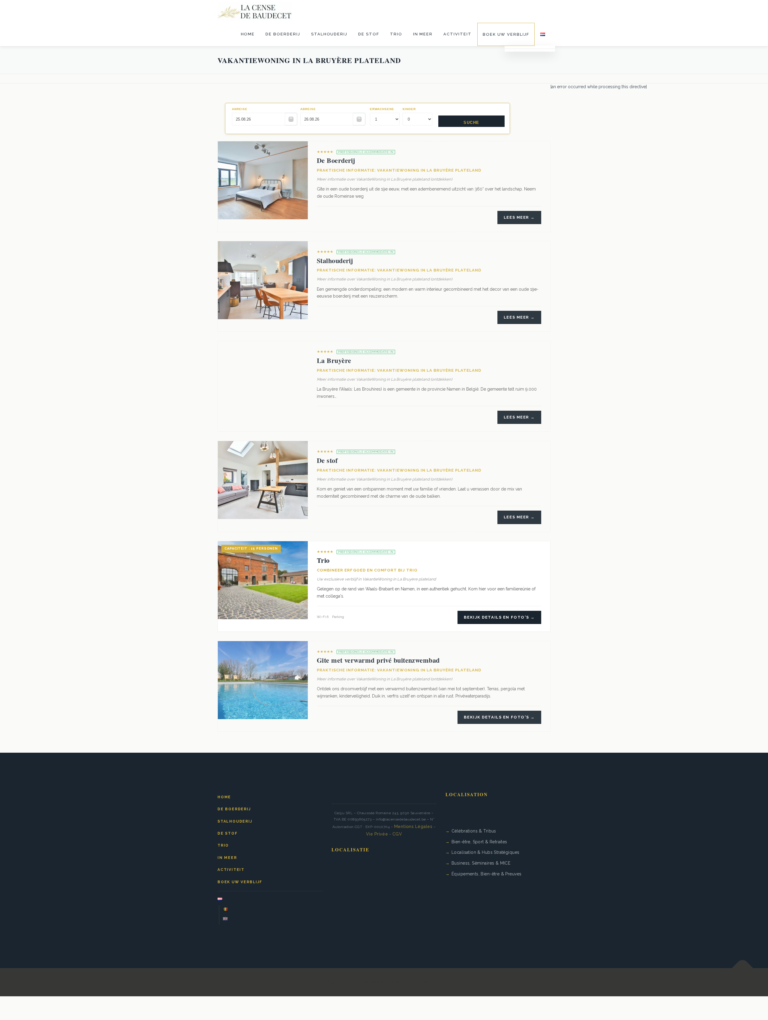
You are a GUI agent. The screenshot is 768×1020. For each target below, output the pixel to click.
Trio (396, 34)
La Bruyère (334, 360)
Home (248, 34)
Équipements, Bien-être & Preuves (486, 874)
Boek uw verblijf (506, 34)
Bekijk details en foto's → (499, 617)
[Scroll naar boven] (742, 968)
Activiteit (457, 34)
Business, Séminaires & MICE (481, 863)
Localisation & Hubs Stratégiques (485, 852)
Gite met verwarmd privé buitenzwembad (378, 660)
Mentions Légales (413, 826)
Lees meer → (519, 217)
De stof (368, 34)
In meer (423, 34)
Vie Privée (377, 834)
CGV (397, 834)
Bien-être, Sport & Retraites (479, 841)
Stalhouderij (329, 34)
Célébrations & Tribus (474, 831)
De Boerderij (283, 34)
